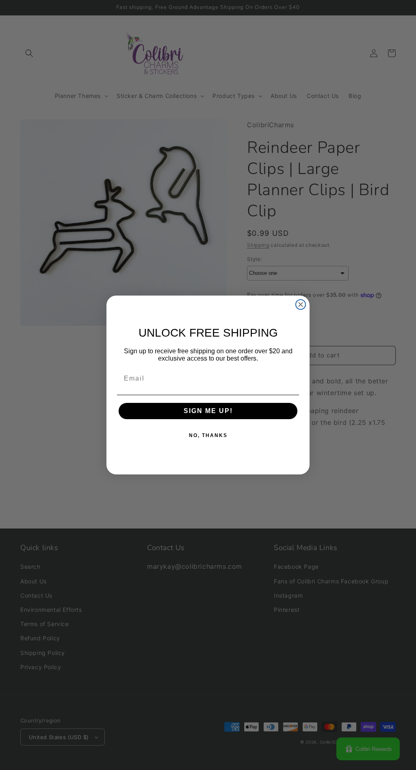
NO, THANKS (208, 435)
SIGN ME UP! (208, 410)
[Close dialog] (301, 304)
